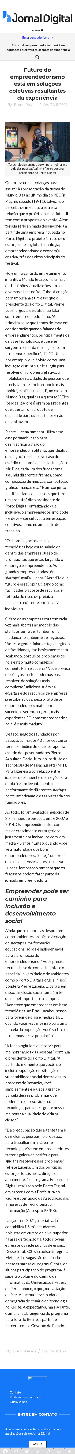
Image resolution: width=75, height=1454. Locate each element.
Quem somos (18, 1402)
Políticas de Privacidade (25, 1397)
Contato (15, 1392)
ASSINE (37, 1444)
